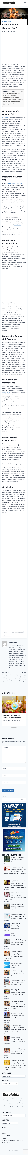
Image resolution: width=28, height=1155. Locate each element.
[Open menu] (25, 3)
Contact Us (14, 933)
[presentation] (14, 704)
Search (4, 797)
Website (5, 782)
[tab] (12, 727)
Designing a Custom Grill (10, 95)
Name (5, 768)
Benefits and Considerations (11, 97)
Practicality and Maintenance (12, 101)
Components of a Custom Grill (12, 93)
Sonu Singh (6, 31)
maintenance (6, 392)
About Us (4, 1130)
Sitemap (4, 1138)
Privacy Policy (6, 1135)
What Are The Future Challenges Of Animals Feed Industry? (17, 907)
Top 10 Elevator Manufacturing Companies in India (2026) (18, 926)
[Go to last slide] (4, 711)
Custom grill (5, 117)
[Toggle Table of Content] (21, 91)
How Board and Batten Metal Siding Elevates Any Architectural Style (7, 678)
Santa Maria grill (7, 635)
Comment (6, 747)
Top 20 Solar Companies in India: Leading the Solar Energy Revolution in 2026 (18, 916)
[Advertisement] (14, 49)
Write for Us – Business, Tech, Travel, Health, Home (17, 860)
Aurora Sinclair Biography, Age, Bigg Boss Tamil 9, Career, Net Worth (18, 982)
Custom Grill (6, 632)
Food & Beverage (6, 21)
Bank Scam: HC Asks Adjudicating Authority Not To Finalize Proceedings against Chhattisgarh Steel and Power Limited (15, 871)
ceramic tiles (17, 225)
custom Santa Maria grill (15, 183)
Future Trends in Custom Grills (12, 103)
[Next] (24, 711)
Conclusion (7, 105)
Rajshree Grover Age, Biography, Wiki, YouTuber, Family (18, 973)
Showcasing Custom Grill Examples (13, 99)
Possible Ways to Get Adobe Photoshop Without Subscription (20, 677)
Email (5, 775)
